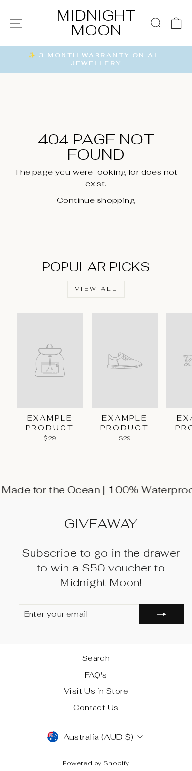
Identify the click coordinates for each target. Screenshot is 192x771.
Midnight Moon (96, 23)
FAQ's (96, 675)
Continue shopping (96, 200)
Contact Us (95, 707)
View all (96, 289)
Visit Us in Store (96, 691)
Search (96, 658)
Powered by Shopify (96, 763)
